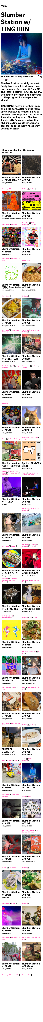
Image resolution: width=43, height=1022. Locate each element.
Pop (29, 473)
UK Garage (5, 224)
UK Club (10, 439)
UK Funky (11, 473)
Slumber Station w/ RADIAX (31, 965)
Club (8, 80)
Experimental (6, 617)
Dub (28, 260)
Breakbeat (25, 223)
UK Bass (12, 189)
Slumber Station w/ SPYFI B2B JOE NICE (11, 180)
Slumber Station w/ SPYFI (18, 151)
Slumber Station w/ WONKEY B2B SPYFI (31, 609)
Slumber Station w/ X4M (11, 822)
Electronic (9, 616)
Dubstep (5, 189)
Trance (24, 473)
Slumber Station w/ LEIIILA (31, 429)
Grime (3, 80)
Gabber (4, 582)
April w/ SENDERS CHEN (31, 464)
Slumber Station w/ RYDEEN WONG (11, 502)
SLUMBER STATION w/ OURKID (8, 752)
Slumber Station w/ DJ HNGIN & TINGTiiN (11, 609)
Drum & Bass (6, 471)
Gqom (4, 473)
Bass (24, 260)
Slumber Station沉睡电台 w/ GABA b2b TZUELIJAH (11, 287)
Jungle (18, 366)
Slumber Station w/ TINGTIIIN (31, 786)
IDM (3, 616)
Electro (4, 868)
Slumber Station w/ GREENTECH (11, 357)
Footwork (35, 366)
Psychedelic (6, 366)
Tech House (6, 296)
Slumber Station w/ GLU (31, 357)
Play (40, 76)
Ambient (5, 367)
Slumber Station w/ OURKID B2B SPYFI (31, 573)
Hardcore (25, 437)
